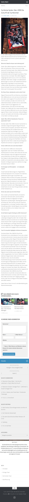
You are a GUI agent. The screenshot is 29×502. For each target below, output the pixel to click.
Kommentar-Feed (7, 476)
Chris (4, 392)
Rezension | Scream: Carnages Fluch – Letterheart (14, 386)
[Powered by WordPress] (8, 493)
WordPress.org (6, 479)
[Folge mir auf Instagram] (27, 361)
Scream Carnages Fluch (6, 388)
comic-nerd (6, 15)
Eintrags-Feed (6, 472)
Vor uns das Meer (7, 425)
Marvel (3, 5)
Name (4, 334)
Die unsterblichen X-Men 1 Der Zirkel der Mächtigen (6, 308)
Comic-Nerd (4, 2)
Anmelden (5, 468)
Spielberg (5, 422)
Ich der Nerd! (11, 397)
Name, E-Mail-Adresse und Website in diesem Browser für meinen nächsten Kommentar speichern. (14, 348)
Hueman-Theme (22, 494)
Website (5, 340)
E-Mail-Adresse (19, 334)
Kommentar (6, 324)
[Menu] (27, 2)
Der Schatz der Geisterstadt (9, 413)
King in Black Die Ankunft (14, 383)
